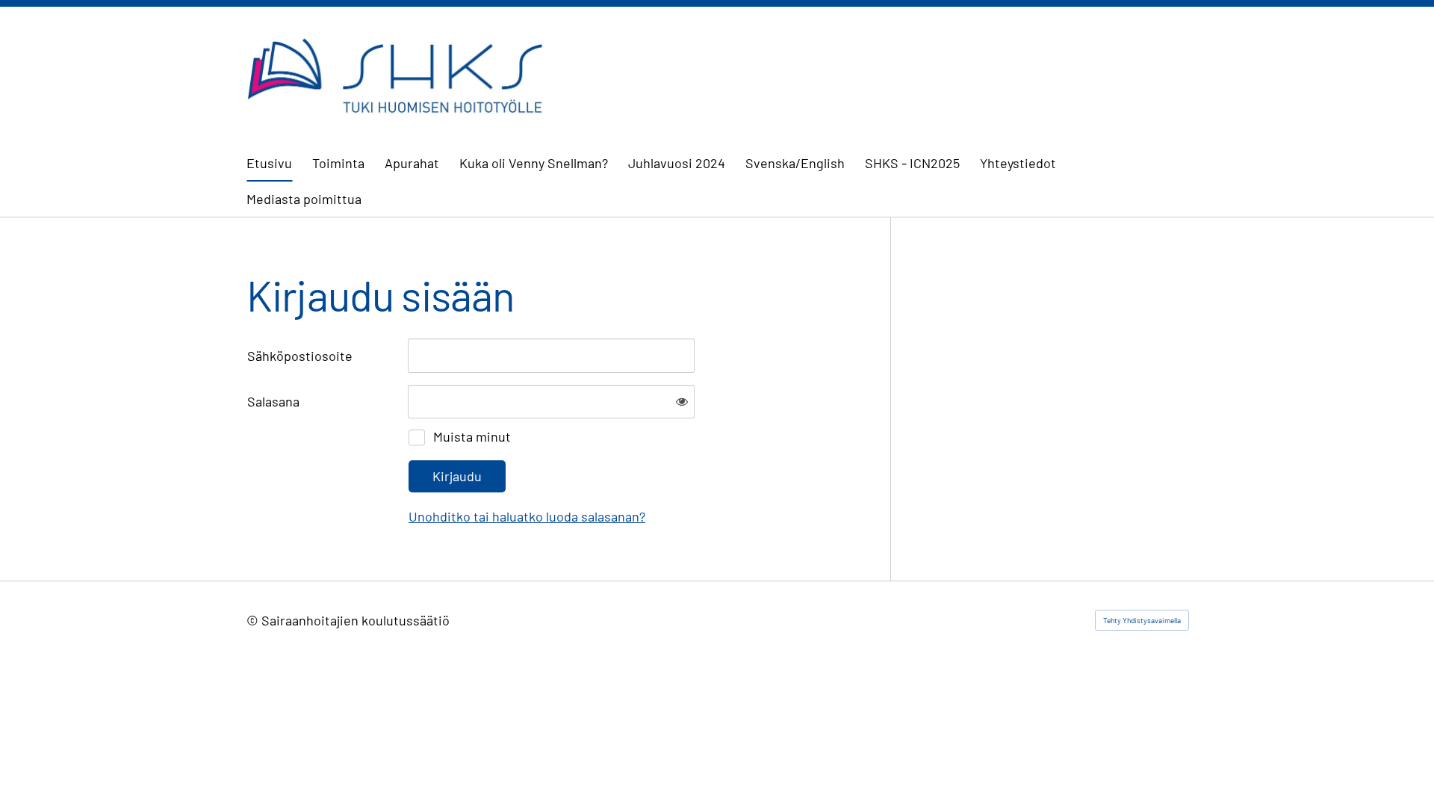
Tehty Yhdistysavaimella (1142, 620)
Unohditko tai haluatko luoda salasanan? (527, 516)
